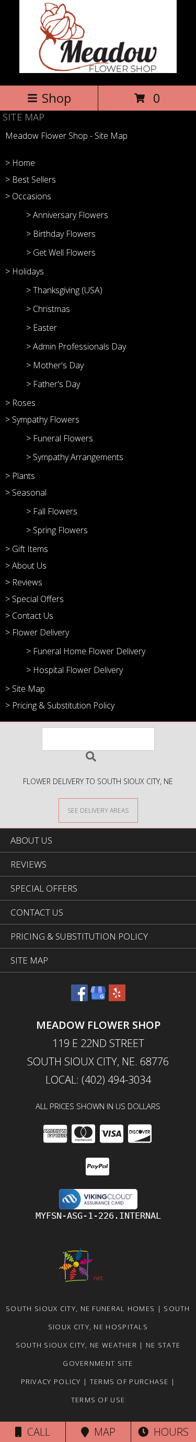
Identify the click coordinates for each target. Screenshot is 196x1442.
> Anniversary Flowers (67, 215)
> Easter (41, 327)
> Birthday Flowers (61, 233)
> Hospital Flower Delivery (74, 670)
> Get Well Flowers (61, 252)
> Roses (20, 402)
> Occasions (28, 196)
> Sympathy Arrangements (74, 457)
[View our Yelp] (117, 998)
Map (102, 1432)
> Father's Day (53, 384)
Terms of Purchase (129, 1381)
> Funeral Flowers (59, 438)
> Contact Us (29, 615)
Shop (56, 97)
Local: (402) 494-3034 (98, 1080)
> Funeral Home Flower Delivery (85, 651)
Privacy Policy (51, 1381)
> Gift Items (26, 549)
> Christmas (48, 309)
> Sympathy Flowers (42, 419)
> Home (20, 163)
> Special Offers (34, 599)
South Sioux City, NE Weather (76, 1345)
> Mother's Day (55, 365)
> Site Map (25, 688)
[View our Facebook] (79, 998)
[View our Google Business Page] (98, 998)
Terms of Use (98, 1399)
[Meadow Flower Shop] (98, 70)
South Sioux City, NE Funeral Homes (80, 1308)
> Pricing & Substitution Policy (59, 705)
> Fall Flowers (51, 511)
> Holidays (24, 271)
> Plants (20, 476)
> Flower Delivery (37, 632)
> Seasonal (26, 492)
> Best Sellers (30, 179)
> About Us (26, 565)
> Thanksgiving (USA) (64, 290)
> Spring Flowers (57, 530)
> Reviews (23, 582)
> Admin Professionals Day (76, 346)
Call (36, 1432)
